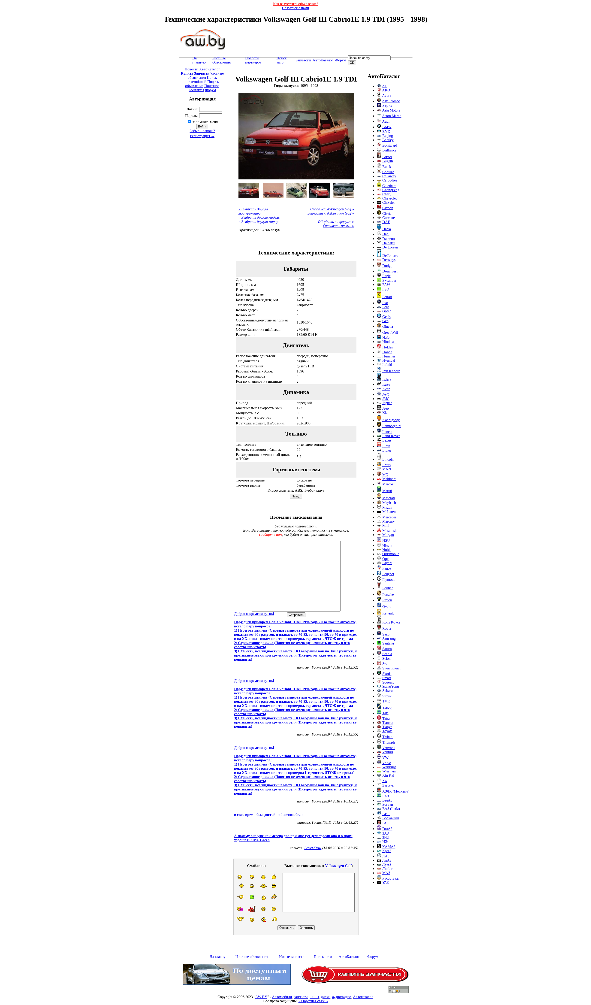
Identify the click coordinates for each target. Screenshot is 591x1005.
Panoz (386, 568)
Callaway (389, 176)
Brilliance (389, 150)
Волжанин (390, 818)
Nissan (387, 546)
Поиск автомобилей (201, 80)
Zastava (388, 785)
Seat (385, 664)
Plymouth (389, 579)
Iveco (386, 389)
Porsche (388, 594)
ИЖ (385, 842)
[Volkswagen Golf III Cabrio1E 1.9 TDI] (248, 190)
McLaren (389, 512)
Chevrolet (389, 198)
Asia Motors (391, 110)
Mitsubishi (390, 531)
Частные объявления (221, 60)
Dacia (386, 229)
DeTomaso (390, 255)
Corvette (388, 218)
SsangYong (390, 686)
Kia (385, 413)
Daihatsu (388, 243)
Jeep (385, 408)
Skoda (387, 674)
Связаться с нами (295, 8)
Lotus (386, 465)
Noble (386, 550)
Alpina (387, 106)
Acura (386, 95)
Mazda (387, 507)
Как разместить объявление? (295, 4)
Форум (340, 60)
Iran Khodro (391, 371)
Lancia (387, 432)
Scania (387, 654)
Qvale (386, 606)
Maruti (387, 491)
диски (325, 997)
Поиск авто (282, 60)
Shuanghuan (391, 668)
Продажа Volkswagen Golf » (332, 209)
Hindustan (389, 342)
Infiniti (387, 364)
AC (384, 86)
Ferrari (387, 297)
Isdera (386, 379)
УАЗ (385, 882)
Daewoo (388, 239)
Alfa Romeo (391, 101)
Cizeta (387, 213)
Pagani (387, 563)
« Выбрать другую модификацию (253, 211)
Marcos (387, 484)
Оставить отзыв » (338, 226)
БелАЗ (387, 800)
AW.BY (261, 997)
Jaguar (387, 403)
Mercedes (389, 517)
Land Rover (391, 436)
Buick (386, 167)
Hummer (388, 356)
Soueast (388, 682)
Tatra (386, 718)
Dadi (385, 234)
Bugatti (387, 161)
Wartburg (389, 767)
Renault (388, 613)
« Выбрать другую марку (258, 222)
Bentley (388, 140)
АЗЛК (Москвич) (395, 791)
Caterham (389, 186)
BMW (387, 127)
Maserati (388, 498)
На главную (199, 60)
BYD (386, 131)
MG (385, 475)
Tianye (387, 727)
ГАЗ (385, 823)
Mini (385, 525)
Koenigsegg (391, 420)
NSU (386, 540)
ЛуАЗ (386, 864)
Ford (385, 307)
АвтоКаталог (323, 60)
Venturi (387, 752)
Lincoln (388, 459)
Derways (388, 260)
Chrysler (388, 202)
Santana (388, 643)
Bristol (387, 157)
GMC (386, 311)
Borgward (389, 145)
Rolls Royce (391, 622)
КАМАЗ (388, 847)
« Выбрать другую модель (259, 217)
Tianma (387, 723)
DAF (386, 222)
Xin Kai (388, 775)
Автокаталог (363, 997)
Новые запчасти (292, 957)
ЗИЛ (385, 837)
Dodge (387, 266)
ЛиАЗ (387, 860)
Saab (385, 634)
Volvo (386, 763)
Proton (387, 600)
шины (314, 997)
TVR (386, 701)
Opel (385, 559)
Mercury (388, 521)
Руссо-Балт (391, 878)
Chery (386, 194)
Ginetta (387, 326)
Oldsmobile (390, 554)
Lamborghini (391, 426)
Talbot (387, 708)
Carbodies (389, 180)
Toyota (387, 731)
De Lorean (390, 247)
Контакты (196, 90)
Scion (386, 658)
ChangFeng (390, 190)
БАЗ (385, 796)
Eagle (386, 276)
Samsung (389, 639)
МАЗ (386, 873)
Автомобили (282, 997)
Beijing (387, 136)
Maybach (389, 503)
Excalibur (389, 280)
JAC (385, 395)
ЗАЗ (385, 833)
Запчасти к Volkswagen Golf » (331, 213)
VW (385, 758)
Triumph (388, 742)
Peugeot (388, 574)
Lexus (386, 440)
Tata (385, 713)
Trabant (387, 737)
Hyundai (388, 360)
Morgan (388, 535)
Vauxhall (388, 748)
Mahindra (389, 479)
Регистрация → (202, 136)
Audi (385, 121)
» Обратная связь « (313, 1001)
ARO (386, 90)
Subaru (387, 691)
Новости (191, 69)
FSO (385, 289)
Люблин (388, 869)
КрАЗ (386, 851)
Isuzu (386, 384)
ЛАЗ (385, 856)
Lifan (386, 446)
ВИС (386, 814)
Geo (385, 321)
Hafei (386, 337)
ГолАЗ (387, 829)
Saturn (387, 649)
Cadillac (388, 172)
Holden (387, 347)
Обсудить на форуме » (336, 222)
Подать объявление (202, 84)
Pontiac (387, 588)
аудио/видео (341, 997)
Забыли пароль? (202, 131)
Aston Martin (391, 116)
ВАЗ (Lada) (391, 809)
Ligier (386, 450)
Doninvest (389, 271)
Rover (386, 628)
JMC (385, 399)
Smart (386, 678)
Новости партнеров (253, 60)
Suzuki (387, 696)
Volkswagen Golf (338, 866)
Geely (386, 317)
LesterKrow (312, 848)
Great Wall (390, 332)
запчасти (301, 997)
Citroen (387, 208)
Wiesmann (390, 771)
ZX (384, 781)
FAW (386, 285)
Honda (387, 352)
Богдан (387, 804)
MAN (386, 469)
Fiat (385, 303)
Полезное (211, 86)
